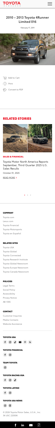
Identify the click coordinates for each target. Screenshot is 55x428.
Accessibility (9, 293)
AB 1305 (7, 301)
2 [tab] (27, 194)
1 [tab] (24, 194)
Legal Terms (9, 285)
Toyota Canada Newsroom (16, 271)
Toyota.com (8, 217)
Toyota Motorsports (12, 229)
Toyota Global (10, 251)
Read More (9, 177)
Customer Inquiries (12, 315)
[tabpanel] (27, 152)
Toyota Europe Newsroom (15, 267)
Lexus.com (8, 221)
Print (10, 83)
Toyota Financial (11, 225)
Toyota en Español (12, 233)
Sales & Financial (13, 156)
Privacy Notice (10, 297)
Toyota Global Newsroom (15, 263)
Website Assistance (12, 323)
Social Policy (9, 289)
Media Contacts (10, 319)
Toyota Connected (12, 255)
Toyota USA (8, 247)
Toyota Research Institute (15, 259)
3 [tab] (30, 194)
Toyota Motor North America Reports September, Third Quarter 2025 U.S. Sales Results (25, 165)
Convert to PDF (15, 89)
